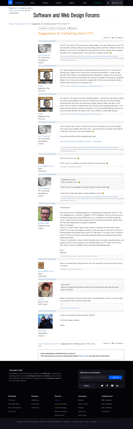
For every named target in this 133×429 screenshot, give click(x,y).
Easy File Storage (60, 407)
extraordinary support (53, 378)
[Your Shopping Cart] (108, 3)
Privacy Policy (73, 425)
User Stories (82, 415)
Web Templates (107, 400)
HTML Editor (98, 3)
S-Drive (57, 400)
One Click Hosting (60, 404)
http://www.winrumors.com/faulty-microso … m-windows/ (81, 141)
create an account (15, 10)
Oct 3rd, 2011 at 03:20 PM (47, 66)
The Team (11, 400)
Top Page (19, 421)
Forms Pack (35, 404)
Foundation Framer (65, 58)
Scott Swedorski (44, 55)
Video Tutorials (83, 404)
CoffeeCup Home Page (30, 421)
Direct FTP (26, 24)
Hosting (58, 3)
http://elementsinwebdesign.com (69, 308)
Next (120, 38)
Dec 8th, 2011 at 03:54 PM (47, 311)
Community (82, 396)
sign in (16, 8)
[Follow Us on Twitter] (102, 386)
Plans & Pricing (59, 415)
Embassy (81, 407)
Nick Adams (42, 331)
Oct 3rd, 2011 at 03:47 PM (47, 122)
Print (52, 28)
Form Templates (107, 407)
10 (117, 38)
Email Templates (107, 404)
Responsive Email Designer (110, 56)
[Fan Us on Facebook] (107, 386)
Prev (106, 38)
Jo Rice (41, 299)
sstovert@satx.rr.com (46, 166)
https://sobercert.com (96, 86)
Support (71, 3)
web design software (34, 376)
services (46, 376)
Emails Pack (35, 400)
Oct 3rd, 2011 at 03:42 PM (47, 94)
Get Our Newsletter (14, 407)
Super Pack (35, 407)
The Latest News (13, 404)
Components (106, 411)
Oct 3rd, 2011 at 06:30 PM (47, 174)
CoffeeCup (12, 396)
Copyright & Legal (77, 421)
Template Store (107, 396)
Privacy (87, 421)
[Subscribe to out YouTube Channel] (112, 386)
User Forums (82, 411)
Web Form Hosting (61, 411)
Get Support (66, 421)
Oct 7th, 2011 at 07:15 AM (47, 203)
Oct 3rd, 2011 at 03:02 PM (47, 41)
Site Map (93, 421)
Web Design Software (55, 421)
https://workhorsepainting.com (80, 86)
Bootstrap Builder (84, 58)
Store (85, 3)
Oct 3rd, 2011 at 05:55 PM (47, 154)
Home (11, 24)
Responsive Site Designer (93, 56)
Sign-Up (115, 377)
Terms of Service (84, 425)
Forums (17, 24)
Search (43, 28)
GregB (40, 86)
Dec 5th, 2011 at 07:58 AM (47, 259)
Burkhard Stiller (43, 223)
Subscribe (62, 28)
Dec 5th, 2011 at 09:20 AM (47, 279)
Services (58, 396)
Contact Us (11, 411)
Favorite (73, 28)
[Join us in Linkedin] (117, 386)
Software (45, 3)
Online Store (43, 421)
